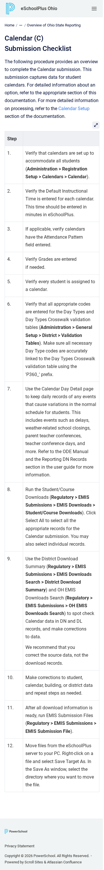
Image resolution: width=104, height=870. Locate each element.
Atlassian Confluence (64, 862)
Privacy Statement (19, 846)
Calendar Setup (74, 108)
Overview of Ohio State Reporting (54, 25)
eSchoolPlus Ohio (39, 8)
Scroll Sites (34, 862)
